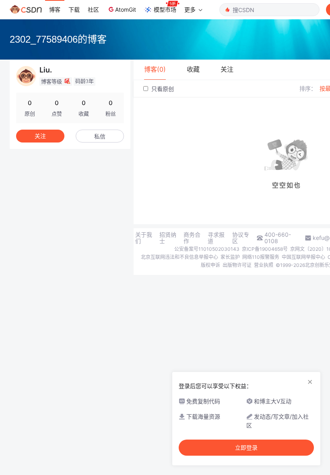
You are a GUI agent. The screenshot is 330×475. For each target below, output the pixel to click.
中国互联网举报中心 (303, 257)
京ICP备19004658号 (265, 249)
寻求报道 (216, 237)
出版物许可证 (237, 265)
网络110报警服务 (260, 257)
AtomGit (125, 9)
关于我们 (143, 237)
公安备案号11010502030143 (206, 249)
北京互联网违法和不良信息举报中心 (179, 257)
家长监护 (230, 257)
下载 (74, 9)
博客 (54, 9)
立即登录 (246, 447)
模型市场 (165, 9)
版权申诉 (210, 265)
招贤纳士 (167, 237)
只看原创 (162, 88)
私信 (99, 136)
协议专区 (240, 237)
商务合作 (192, 237)
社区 (93, 9)
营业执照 (263, 265)
